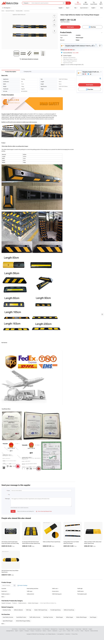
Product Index (78, 629)
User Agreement (60, 634)
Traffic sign (29, 591)
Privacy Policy (75, 634)
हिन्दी (72, 630)
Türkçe (81, 630)
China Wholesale (45, 629)
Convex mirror (55, 591)
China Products (22, 629)
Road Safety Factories (8, 617)
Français (32, 630)
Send (13, 511)
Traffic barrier (80, 591)
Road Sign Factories (48, 617)
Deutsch (49, 630)
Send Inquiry (70, 27)
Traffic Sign (28, 610)
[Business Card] (100, 78)
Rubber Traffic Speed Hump (40, 610)
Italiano (44, 630)
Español (21, 630)
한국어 (64, 630)
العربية (60, 630)
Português (27, 630)
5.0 (84, 74)
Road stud (4, 591)
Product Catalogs (23, 585)
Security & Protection (10, 10)
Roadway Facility (7, 610)
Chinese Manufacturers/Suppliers (34, 629)
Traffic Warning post (57, 594)
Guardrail (4, 588)
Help (75, 8)
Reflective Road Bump (69, 610)
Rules (101, 8)
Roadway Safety (19, 10)
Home (3, 10)
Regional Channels (70, 629)
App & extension (84, 8)
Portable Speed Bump (55, 610)
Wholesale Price (54, 629)
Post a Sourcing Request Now (44, 511)
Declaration (67, 634)
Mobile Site (85, 629)
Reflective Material (18, 610)
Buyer (67, 8)
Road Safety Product (21, 617)
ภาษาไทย (77, 630)
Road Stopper (93, 617)
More (3, 623)
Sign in (100, 4)
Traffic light (80, 588)
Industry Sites (62, 629)
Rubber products (5, 594)
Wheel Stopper (59, 617)
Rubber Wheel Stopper (81, 617)
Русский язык (38, 630)
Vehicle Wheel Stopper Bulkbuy (23, 621)
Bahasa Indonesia (94, 630)
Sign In (62, 64)
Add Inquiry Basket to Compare (30, 59)
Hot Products (14, 629)
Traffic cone (54, 588)
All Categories (7, 8)
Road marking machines (32, 588)
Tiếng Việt (87, 630)
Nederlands (55, 630)
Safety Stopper (69, 617)
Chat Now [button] (93, 27)
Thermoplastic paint (82, 594)
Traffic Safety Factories (34, 617)
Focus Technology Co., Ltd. (42, 634)
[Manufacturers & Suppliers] (10, 3)
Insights (90, 629)
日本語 (68, 630)
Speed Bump (26, 10)
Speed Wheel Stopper (8, 621)
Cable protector (30, 594)
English (16, 630)
